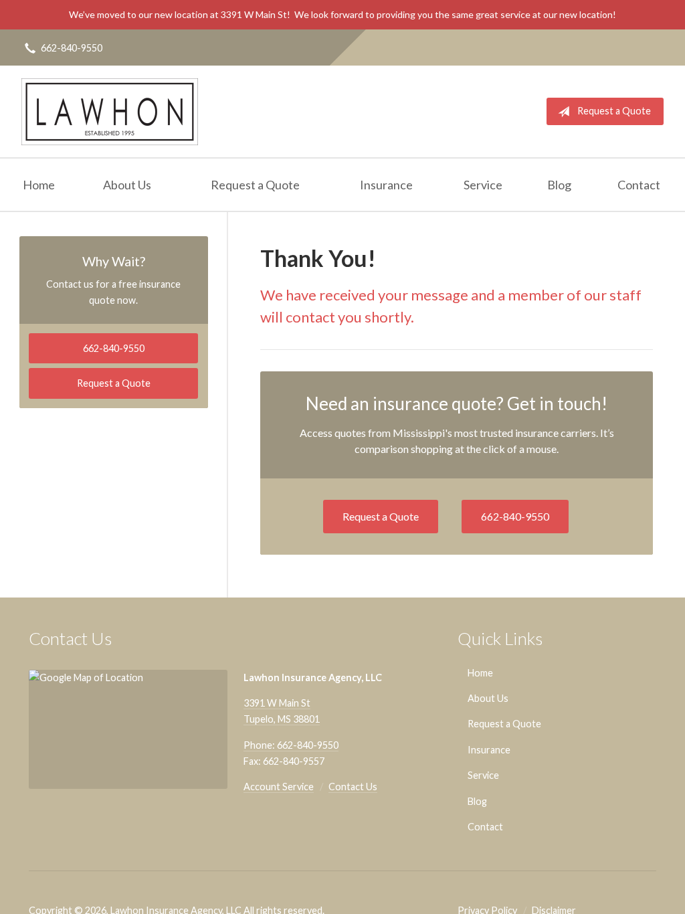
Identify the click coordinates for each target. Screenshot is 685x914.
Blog (559, 184)
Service (483, 184)
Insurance (386, 184)
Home (39, 184)
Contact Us (352, 786)
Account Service (278, 786)
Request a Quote (614, 110)
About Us (127, 184)
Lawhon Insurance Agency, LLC (109, 111)
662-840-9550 (71, 48)
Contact (638, 184)
